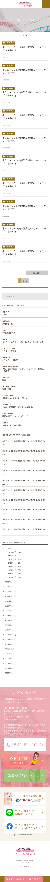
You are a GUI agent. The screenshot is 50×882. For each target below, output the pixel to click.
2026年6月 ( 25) (14, 559)
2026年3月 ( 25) (14, 570)
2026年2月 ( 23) (14, 574)
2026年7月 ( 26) (14, 556)
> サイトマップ (25, 862)
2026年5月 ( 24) (14, 563)
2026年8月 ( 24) (14, 552)
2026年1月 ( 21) (14, 577)
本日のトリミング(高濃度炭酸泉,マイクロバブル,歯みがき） (24, 441)
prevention (24, 368)
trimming (10, 43)
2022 (26, 35)
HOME (21, 35)
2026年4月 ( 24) (14, 566)
